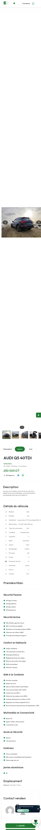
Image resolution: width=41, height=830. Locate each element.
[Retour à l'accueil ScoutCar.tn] (6, 3)
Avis (30, 449)
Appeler (22, 826)
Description (7, 449)
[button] (35, 821)
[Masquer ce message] (38, 809)
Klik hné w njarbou (23, 810)
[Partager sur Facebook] (18, 475)
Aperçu (19, 449)
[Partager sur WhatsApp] (23, 475)
